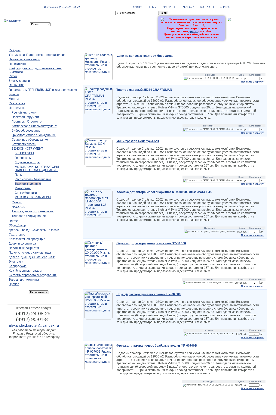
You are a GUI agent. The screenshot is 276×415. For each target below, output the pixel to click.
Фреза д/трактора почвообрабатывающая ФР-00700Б (156, 345)
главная (137, 7)
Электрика (16, 261)
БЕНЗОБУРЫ (24, 153)
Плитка (14, 221)
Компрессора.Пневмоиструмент (34, 126)
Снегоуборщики (26, 192)
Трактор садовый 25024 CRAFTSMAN (144, 89)
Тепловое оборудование (29, 215)
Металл (14, 98)
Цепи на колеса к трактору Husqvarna (144, 55)
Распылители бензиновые (33, 179)
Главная (150, 396)
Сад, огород (17, 234)
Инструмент (17, 107)
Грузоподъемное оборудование (34, 135)
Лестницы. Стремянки (27, 121)
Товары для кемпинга (24, 279)
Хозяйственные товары (25, 270)
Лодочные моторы (27, 162)
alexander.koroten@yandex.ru (34, 325)
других (193, 31)
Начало (82, 45)
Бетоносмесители (24, 144)
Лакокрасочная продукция (27, 239)
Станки (17, 202)
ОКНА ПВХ (16, 85)
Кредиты (169, 7)
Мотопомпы (23, 188)
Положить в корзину (252, 81)
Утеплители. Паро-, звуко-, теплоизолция (37, 54)
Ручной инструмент (25, 112)
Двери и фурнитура (22, 243)
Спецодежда (17, 266)
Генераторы (23, 157)
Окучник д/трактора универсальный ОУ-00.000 (151, 243)
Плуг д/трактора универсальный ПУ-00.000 (148, 294)
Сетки (13, 76)
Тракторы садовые (28, 183)
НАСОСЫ (18, 206)
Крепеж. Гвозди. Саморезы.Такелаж (34, 230)
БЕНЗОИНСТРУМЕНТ (27, 148)
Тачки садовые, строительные (33, 211)
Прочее (14, 284)
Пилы (19, 174)
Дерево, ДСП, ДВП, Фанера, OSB (32, 257)
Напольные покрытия (24, 248)
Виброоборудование (26, 130)
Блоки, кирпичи (19, 80)
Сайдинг (14, 50)
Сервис (225, 7)
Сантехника (17, 103)
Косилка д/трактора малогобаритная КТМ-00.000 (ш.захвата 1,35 (164, 192)
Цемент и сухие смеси (24, 59)
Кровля (14, 94)
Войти (231, 25)
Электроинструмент (25, 117)
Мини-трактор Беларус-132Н (137, 141)
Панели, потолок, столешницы (30, 252)
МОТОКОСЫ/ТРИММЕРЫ (33, 197)
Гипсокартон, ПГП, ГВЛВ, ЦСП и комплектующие (43, 89)
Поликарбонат (19, 63)
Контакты (207, 7)
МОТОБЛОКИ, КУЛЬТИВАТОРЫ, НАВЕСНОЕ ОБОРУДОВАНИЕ (37, 168)
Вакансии (187, 7)
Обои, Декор (17, 225)
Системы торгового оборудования (33, 275)
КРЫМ (153, 7)
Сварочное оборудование (30, 139)
